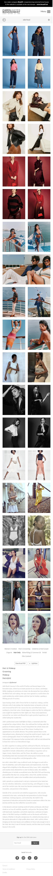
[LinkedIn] (29, 858)
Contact (5, 866)
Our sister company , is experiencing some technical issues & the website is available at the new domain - (26, 3)
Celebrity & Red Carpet (40, 649)
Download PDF (21, 663)
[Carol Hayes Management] (11, 11)
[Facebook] (17, 858)
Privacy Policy (30, 869)
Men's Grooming (24, 649)
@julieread (12, 682)
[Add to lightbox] (48, 19)
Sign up (35, 843)
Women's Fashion (11, 649)
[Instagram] (23, 858)
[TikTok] (36, 858)
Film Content (26, 656)
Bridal (44, 653)
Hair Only (17, 653)
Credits (5, 872)
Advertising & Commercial (31, 653)
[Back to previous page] (4, 19)
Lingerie (9, 653)
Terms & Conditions (9, 869)
